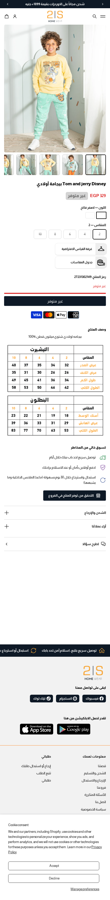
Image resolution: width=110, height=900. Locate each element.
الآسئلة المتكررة (95, 795)
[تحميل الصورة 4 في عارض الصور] (26, 164)
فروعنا (101, 787)
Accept (54, 866)
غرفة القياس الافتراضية (77, 249)
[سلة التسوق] (7, 16)
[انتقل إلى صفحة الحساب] (15, 16)
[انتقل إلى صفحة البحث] (95, 16)
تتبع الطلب (43, 773)
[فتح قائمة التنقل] (103, 16)
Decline (54, 878)
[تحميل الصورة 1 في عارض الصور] (95, 164)
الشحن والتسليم (95, 773)
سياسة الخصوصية (93, 809)
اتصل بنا (100, 802)
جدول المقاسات (81, 262)
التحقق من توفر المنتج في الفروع (71, 495)
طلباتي (46, 780)
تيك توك (39, 698)
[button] (7, 16)
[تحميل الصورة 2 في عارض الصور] (72, 164)
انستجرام (65, 698)
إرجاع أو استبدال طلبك (36, 766)
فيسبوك (92, 698)
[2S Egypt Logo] (93, 673)
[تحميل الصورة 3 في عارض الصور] (49, 164)
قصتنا (102, 766)
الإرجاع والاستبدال (94, 780)
